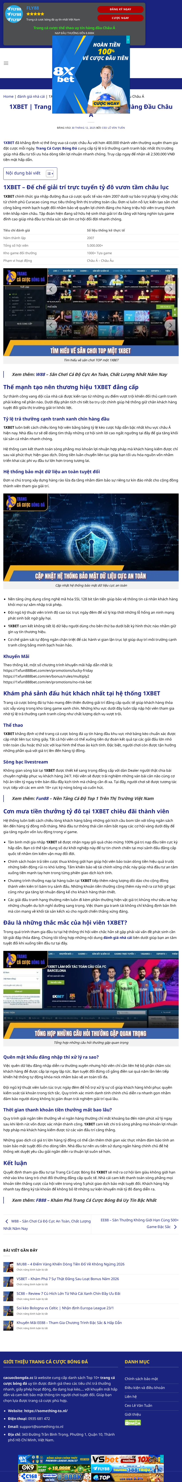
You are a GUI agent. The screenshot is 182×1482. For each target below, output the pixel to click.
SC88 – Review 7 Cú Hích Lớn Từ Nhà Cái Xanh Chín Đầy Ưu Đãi (68, 1293)
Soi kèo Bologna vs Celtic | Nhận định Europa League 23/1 (65, 1308)
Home (8, 96)
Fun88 (42, 798)
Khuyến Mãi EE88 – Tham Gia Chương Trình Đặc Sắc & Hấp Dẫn (69, 1323)
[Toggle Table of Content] (48, 173)
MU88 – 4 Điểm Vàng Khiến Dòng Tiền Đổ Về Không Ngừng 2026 (71, 1264)
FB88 (41, 1200)
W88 (40, 374)
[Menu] (6, 63)
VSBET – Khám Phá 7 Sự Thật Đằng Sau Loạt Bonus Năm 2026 (68, 1279)
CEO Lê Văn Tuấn (113, 127)
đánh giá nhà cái (31, 96)
